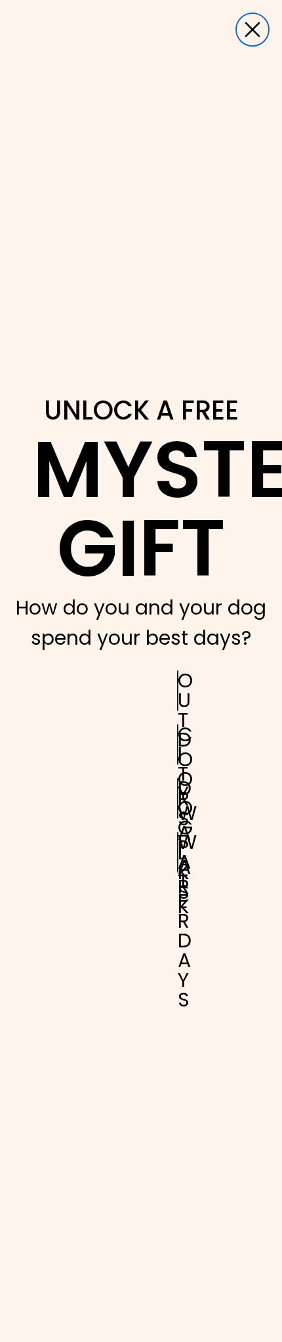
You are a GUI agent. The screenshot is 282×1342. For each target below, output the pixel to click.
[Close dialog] (252, 29)
